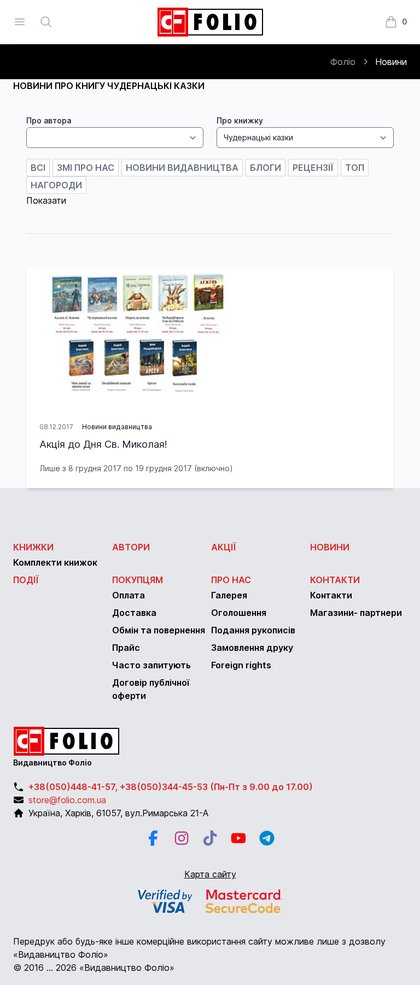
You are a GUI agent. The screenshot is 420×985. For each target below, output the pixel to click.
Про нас (231, 579)
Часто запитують (151, 665)
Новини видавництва (182, 167)
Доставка (134, 612)
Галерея (229, 595)
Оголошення (238, 612)
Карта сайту (210, 874)
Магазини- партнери (356, 612)
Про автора (48, 120)
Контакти (335, 579)
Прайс (126, 647)
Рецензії (313, 167)
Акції (223, 547)
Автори (131, 547)
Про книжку (240, 120)
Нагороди (56, 185)
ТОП (354, 167)
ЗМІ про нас (85, 167)
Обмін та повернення (158, 630)
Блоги (265, 167)
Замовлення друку (252, 647)
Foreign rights (241, 665)
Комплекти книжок (55, 562)
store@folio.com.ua (67, 799)
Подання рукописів (253, 630)
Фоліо (342, 61)
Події (26, 579)
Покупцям (137, 579)
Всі (38, 167)
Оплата (128, 595)
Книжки (33, 547)
